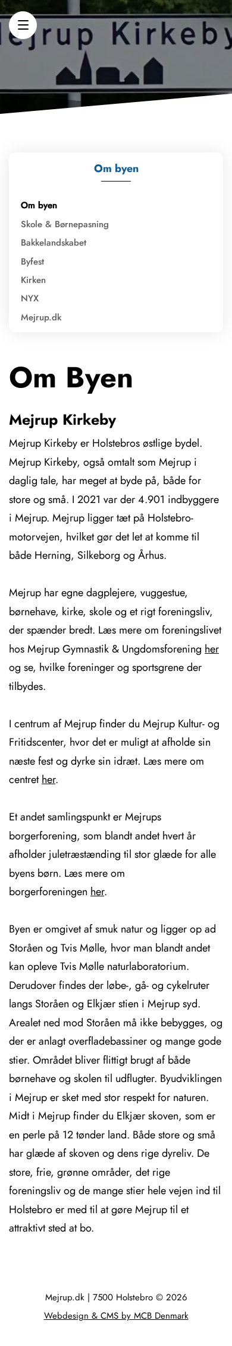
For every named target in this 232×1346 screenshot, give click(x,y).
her (212, 649)
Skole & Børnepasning (65, 224)
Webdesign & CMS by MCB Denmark (116, 1315)
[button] (23, 25)
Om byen (39, 205)
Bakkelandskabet (53, 242)
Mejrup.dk (41, 317)
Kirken (33, 280)
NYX (30, 298)
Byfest (32, 261)
